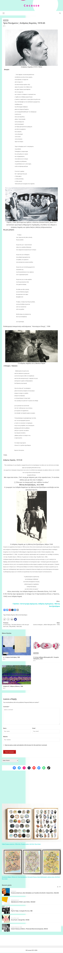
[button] (3, 13)
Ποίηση (6, 20)
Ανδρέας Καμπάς (10, 615)
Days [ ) (16, 927)
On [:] (12, 909)
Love (17, 909)
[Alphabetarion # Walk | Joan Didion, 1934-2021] (6, 892)
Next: (46, 623)
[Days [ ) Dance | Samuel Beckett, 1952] (6, 928)
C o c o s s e (31, 5)
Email (33, 728)
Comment (6, 706)
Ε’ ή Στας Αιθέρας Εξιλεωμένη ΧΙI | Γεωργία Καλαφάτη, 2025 (46, 657)
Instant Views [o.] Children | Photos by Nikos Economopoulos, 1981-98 (29, 920)
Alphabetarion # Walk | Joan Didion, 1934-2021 (23, 893)
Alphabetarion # (15, 891)
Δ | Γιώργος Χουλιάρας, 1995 (11, 657)
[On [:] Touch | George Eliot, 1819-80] (6, 910)
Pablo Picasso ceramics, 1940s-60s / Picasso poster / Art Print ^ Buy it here (21, 844)
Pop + (12, 900)
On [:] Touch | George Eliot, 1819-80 (20, 911)
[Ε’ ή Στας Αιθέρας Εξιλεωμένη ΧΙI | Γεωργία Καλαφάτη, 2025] (46, 645)
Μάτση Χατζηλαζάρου (21, 615)
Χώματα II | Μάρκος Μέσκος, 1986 (13, 686)
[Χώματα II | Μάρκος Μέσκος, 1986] (16, 674)
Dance (12, 927)
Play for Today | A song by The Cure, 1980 (21, 902)
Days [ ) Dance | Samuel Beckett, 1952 (21, 929)
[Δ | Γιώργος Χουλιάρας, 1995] (16, 645)
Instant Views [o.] (15, 918)
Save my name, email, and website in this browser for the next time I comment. (26, 745)
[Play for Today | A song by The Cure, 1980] (6, 901)
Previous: (16, 624)
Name (4, 728)
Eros (15, 909)
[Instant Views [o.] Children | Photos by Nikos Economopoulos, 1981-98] (6, 919)
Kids (21, 918)
